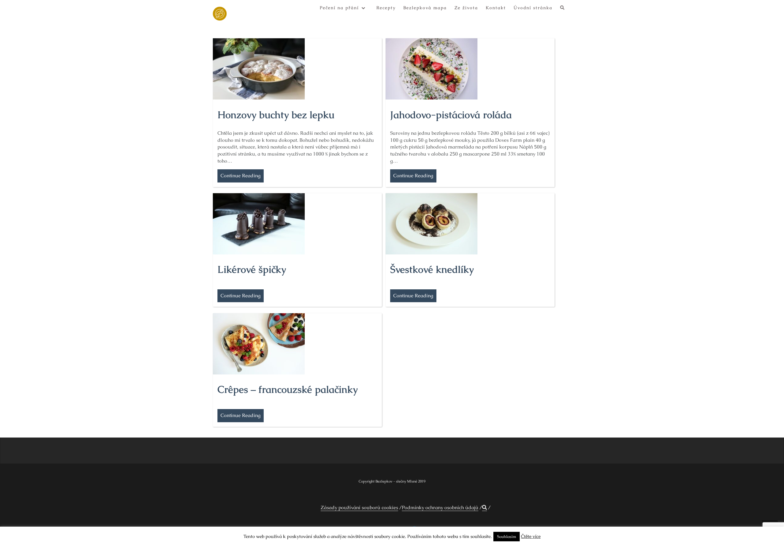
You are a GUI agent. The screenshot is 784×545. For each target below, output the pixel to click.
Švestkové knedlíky (432, 269)
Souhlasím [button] (506, 536)
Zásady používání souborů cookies (359, 507)
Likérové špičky (251, 269)
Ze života (466, 7)
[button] (562, 9)
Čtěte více (531, 536)
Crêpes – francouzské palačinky (287, 389)
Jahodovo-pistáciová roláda (451, 114)
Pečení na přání (339, 7)
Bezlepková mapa (425, 7)
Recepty (386, 7)
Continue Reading (241, 175)
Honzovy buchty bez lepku (275, 114)
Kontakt (496, 7)
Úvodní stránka (533, 7)
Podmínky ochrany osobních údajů (440, 507)
